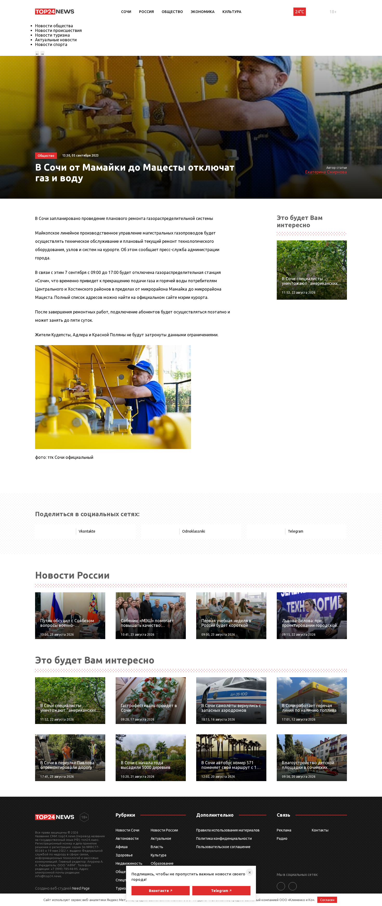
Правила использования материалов (228, 830)
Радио (282, 838)
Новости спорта (51, 44)
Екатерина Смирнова (326, 172)
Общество (172, 12)
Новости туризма (52, 35)
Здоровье (124, 855)
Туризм (122, 888)
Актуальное (161, 838)
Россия (146, 12)
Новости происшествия (58, 30)
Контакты (320, 830)
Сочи (126, 12)
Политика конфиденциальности (224, 838)
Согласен (327, 900)
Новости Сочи (127, 830)
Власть (157, 847)
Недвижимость (129, 863)
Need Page (81, 888)
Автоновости (127, 838)
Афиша (122, 847)
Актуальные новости (56, 39)
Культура (231, 12)
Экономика (203, 12)
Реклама (284, 830)
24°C (299, 11)
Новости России (164, 830)
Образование (162, 863)
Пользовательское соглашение (223, 847)
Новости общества (54, 25)
